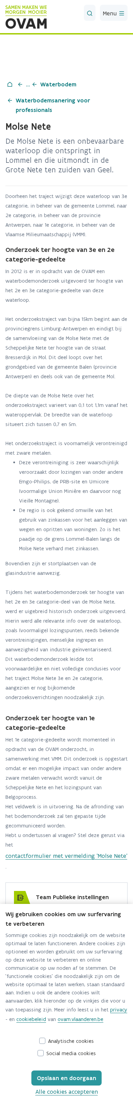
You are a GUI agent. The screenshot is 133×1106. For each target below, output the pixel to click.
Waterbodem (58, 84)
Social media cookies (71, 1053)
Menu (111, 13)
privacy (118, 1009)
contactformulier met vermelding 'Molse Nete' (66, 856)
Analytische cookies (71, 1041)
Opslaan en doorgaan (66, 1078)
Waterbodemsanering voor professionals (53, 105)
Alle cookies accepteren (66, 1091)
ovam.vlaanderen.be (80, 1019)
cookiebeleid (31, 1019)
